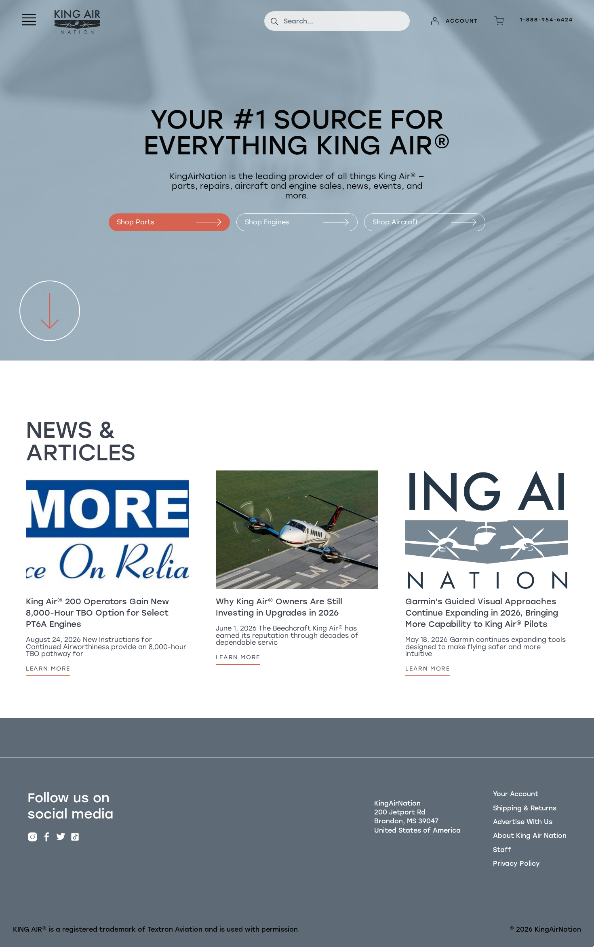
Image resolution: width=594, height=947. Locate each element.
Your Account (515, 794)
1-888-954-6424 (546, 20)
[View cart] (499, 21)
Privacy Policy (516, 863)
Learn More (48, 668)
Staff (502, 850)
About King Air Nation (530, 835)
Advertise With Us (522, 822)
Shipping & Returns (524, 808)
